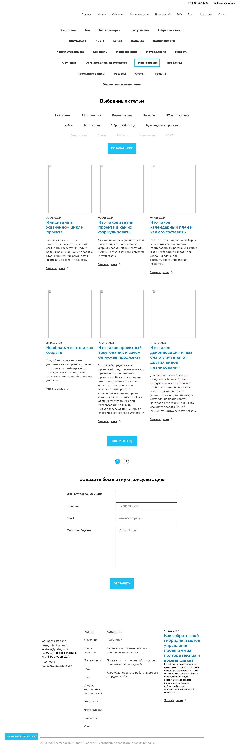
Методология (156, 52)
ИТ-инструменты (177, 115)
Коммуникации (164, 41)
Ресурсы (120, 74)
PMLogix (123, 135)
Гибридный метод (171, 30)
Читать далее (55, 268)
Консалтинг (115, 632)
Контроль (100, 52)
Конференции (126, 52)
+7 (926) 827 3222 (198, 3)
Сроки (102, 135)
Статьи (140, 74)
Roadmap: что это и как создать (69, 350)
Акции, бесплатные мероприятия (93, 689)
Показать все (122, 148)
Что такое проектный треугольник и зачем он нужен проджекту (120, 352)
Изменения (147, 135)
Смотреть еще (122, 441)
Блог (191, 14)
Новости (181, 52)
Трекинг (161, 74)
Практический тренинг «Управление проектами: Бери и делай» (131, 662)
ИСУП (99, 41)
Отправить (122, 583)
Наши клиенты (139, 14)
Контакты (206, 14)
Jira (87, 30)
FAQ (179, 14)
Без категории (109, 30)
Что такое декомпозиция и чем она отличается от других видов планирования (171, 357)
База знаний (163, 14)
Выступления (139, 30)
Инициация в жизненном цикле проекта (64, 227)
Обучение (118, 14)
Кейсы (117, 41)
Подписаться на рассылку (21, 736)
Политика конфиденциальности (57, 664)
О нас (221, 14)
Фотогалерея (93, 710)
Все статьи (68, 30)
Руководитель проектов (162, 125)
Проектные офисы (91, 74)
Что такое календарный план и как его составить (171, 227)
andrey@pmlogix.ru (224, 3)
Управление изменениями (122, 84)
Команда (137, 41)
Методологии (91, 115)
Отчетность (78, 135)
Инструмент (77, 41)
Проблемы (174, 63)
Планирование (147, 63)
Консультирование (70, 52)
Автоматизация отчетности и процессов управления (127, 650)
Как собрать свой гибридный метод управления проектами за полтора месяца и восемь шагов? (182, 648)
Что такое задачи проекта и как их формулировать (115, 227)
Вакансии (90, 718)
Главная (87, 14)
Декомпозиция (122, 115)
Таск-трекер (63, 115)
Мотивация (92, 125)
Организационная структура (106, 63)
